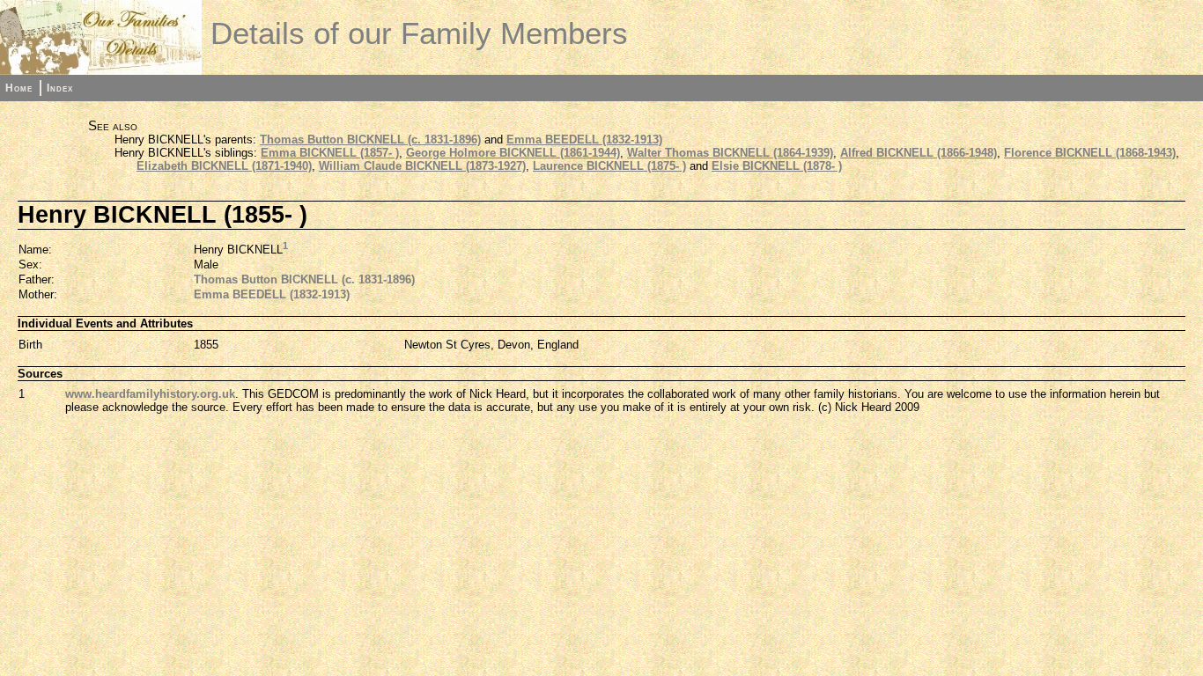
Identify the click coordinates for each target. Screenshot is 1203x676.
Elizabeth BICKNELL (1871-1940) (224, 166)
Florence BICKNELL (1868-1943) (1090, 152)
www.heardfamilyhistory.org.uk (150, 393)
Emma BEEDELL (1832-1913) (584, 139)
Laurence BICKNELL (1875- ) (609, 166)
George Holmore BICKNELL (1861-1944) (513, 152)
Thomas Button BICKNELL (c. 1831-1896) (370, 139)
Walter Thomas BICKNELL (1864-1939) (730, 152)
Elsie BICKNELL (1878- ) (777, 166)
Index (60, 88)
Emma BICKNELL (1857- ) (330, 152)
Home (19, 88)
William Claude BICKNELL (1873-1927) (422, 166)
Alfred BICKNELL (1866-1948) (918, 152)
